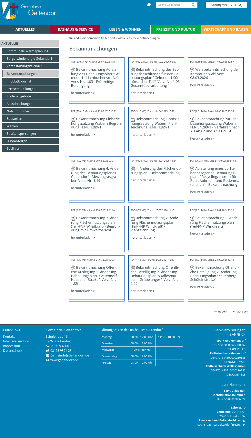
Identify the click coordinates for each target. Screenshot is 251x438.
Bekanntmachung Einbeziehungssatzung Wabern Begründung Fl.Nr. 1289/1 (96, 123)
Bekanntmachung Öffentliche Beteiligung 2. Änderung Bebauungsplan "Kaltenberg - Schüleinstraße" (214, 273)
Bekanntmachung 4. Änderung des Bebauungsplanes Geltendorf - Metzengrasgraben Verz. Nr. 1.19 (95, 174)
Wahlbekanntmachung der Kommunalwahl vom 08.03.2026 (214, 73)
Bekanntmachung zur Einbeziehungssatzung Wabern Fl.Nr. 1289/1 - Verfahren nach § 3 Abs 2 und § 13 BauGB (215, 124)
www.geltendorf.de (64, 360)
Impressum (11, 346)
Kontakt (9, 336)
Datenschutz (12, 350)
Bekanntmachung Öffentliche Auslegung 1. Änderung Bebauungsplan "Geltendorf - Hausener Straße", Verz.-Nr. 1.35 (95, 275)
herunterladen (82, 93)
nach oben (242, 311)
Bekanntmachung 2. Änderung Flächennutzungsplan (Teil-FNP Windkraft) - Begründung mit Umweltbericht (95, 223)
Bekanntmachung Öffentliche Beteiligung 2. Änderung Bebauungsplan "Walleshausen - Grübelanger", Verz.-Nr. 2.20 (155, 275)
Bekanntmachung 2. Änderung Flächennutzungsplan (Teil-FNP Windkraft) (214, 222)
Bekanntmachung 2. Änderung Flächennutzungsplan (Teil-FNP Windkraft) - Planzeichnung (155, 223)
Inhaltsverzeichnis (16, 341)
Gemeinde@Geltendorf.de (69, 355)
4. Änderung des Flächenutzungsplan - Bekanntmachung (156, 170)
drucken (222, 311)
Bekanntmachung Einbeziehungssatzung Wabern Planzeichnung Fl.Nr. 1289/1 (156, 123)
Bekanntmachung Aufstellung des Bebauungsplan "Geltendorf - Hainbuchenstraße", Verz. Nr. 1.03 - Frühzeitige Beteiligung (96, 77)
